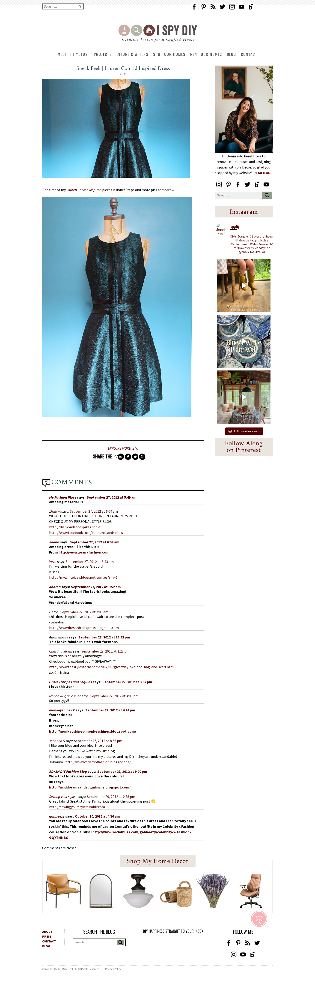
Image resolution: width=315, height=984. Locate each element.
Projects (103, 54)
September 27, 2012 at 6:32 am (94, 542)
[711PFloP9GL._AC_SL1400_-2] (176, 906)
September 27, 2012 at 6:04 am (94, 511)
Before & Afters (132, 54)
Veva (52, 561)
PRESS (47, 936)
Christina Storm (60, 651)
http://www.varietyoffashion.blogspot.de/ (98, 762)
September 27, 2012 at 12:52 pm (104, 637)
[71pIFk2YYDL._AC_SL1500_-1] (63, 907)
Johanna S (57, 740)
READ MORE (263, 172)
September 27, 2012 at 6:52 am (96, 586)
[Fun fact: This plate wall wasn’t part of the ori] (243, 341)
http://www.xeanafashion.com (84, 552)
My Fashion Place (62, 497)
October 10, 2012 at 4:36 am (97, 816)
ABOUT (47, 932)
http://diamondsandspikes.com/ (74, 527)
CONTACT (49, 941)
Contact (249, 54)
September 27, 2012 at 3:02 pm (127, 682)
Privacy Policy (113, 969)
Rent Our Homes (206, 54)
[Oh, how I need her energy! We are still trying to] (243, 285)
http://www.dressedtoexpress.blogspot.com (84, 627)
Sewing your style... (63, 796)
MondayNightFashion (65, 696)
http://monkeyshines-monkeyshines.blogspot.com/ (92, 731)
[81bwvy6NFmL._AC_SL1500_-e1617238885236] (101, 906)
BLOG (46, 946)
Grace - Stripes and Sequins (70, 682)
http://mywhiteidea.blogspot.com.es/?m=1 (83, 577)
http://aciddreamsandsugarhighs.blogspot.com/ (90, 787)
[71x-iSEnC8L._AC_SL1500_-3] (250, 907)
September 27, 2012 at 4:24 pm (110, 710)
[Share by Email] (121, 456)
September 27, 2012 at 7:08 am (84, 612)
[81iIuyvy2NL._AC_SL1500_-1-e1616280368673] (138, 907)
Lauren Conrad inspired (83, 189)
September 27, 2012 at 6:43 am (90, 561)
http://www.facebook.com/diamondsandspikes (86, 532)
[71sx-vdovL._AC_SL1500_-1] (213, 907)
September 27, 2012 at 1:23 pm (105, 651)
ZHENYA (55, 511)
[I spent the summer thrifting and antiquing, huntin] (243, 397)
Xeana (54, 542)
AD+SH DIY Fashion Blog (68, 771)
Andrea (55, 586)
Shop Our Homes (169, 54)
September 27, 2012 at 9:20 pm (122, 771)
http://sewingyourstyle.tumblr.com (77, 806)
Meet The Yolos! (73, 54)
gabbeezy (57, 816)
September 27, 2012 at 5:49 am (112, 497)
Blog (231, 54)
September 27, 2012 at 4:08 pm (114, 696)
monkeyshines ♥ (62, 710)
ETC (123, 74)
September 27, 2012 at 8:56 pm (98, 740)
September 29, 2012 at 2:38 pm (111, 796)
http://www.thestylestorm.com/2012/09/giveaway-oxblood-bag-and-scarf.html (112, 667)
